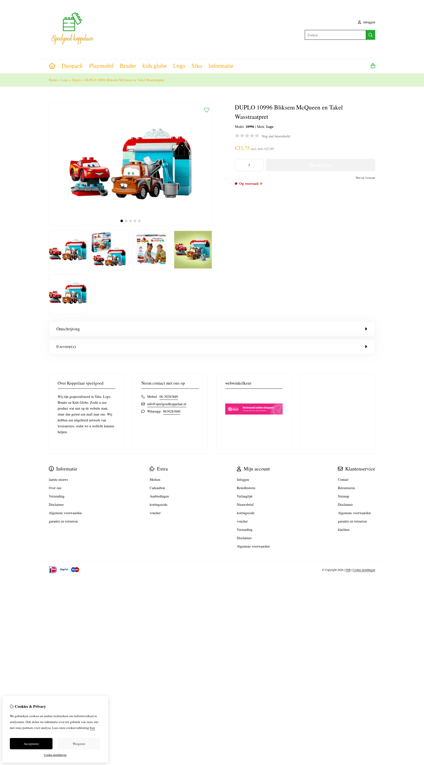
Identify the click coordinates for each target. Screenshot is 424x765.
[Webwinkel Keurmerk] (254, 423)
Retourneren (346, 487)
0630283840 (171, 411)
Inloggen (243, 479)
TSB (348, 570)
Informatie (221, 66)
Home (53, 80)
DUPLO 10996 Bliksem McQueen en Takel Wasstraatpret (124, 80)
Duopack (72, 66)
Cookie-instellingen (364, 570)
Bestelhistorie (246, 487)
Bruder (128, 66)
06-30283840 (168, 396)
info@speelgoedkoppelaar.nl (166, 404)
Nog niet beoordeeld (276, 136)
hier (92, 727)
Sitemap (343, 496)
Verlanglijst (244, 496)
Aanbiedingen (159, 496)
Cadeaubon (157, 487)
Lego (179, 66)
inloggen (368, 22)
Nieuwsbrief (245, 504)
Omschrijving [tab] (68, 329)
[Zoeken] (370, 35)
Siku (196, 66)
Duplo (76, 80)
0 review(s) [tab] (66, 346)
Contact (343, 479)
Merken (155, 479)
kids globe (154, 66)
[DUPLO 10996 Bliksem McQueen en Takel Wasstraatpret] (130, 224)
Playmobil (101, 66)
